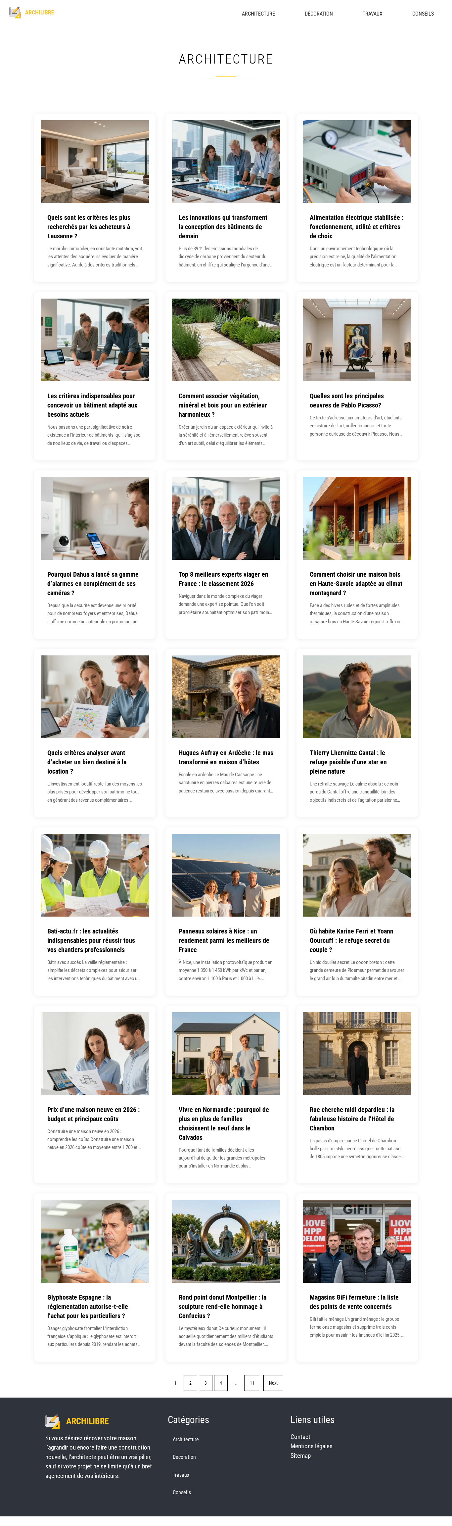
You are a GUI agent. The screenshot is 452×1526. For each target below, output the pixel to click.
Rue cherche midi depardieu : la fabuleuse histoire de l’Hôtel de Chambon (352, 1119)
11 (252, 1383)
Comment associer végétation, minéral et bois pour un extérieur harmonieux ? (223, 405)
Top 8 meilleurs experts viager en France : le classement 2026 (223, 579)
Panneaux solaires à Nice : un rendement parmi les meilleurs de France (224, 940)
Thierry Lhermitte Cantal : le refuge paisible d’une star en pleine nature (348, 762)
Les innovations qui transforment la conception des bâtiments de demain (223, 227)
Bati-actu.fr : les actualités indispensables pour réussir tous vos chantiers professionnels (91, 940)
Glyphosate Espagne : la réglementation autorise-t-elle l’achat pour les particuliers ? (87, 1306)
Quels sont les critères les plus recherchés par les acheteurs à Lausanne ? (88, 227)
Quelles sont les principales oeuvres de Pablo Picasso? (347, 400)
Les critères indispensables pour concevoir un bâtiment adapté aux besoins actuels (92, 405)
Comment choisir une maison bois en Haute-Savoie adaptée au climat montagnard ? (356, 583)
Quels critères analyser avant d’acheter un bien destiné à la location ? (86, 762)
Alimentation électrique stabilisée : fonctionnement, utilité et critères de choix (356, 227)
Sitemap (301, 1455)
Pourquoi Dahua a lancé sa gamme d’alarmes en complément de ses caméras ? (93, 583)
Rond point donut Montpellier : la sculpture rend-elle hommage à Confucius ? (222, 1306)
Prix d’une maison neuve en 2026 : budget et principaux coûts (93, 1114)
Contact (300, 1437)
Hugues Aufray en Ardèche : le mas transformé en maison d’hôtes (226, 757)
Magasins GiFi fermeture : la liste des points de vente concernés (354, 1302)
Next (273, 1383)
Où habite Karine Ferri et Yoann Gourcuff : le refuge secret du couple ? (351, 940)
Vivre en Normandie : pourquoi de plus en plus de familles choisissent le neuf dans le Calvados (224, 1123)
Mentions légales (312, 1446)
